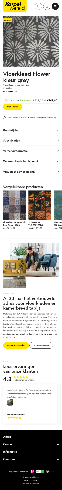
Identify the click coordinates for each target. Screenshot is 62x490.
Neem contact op (41, 345)
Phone (38, 6)
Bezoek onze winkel (16, 345)
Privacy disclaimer (31, 480)
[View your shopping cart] (46, 6)
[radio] (31, 100)
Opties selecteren (24, 228)
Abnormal (35, 483)
